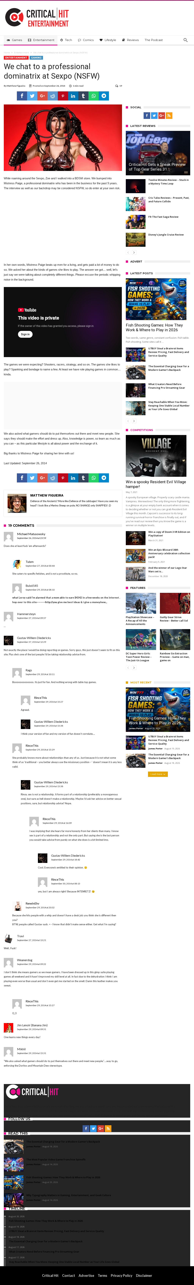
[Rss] (169, 115)
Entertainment (21, 52)
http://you (51, 602)
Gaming (36, 57)
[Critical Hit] (37, 6)
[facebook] (22, 95)
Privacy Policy (121, 1275)
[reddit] (53, 95)
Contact (68, 1275)
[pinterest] (63, 95)
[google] (42, 95)
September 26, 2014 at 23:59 (31, 538)
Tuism (30, 561)
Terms (102, 1275)
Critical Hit (50, 1275)
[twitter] (32, 95)
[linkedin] (73, 95)
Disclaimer (144, 1275)
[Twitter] (154, 115)
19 (120, 85)
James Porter (136, 728)
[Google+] (161, 115)
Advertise (86, 1275)
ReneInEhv (32, 903)
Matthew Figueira (16, 85)
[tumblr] (83, 95)
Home (7, 52)
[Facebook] (147, 115)
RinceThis (40, 697)
